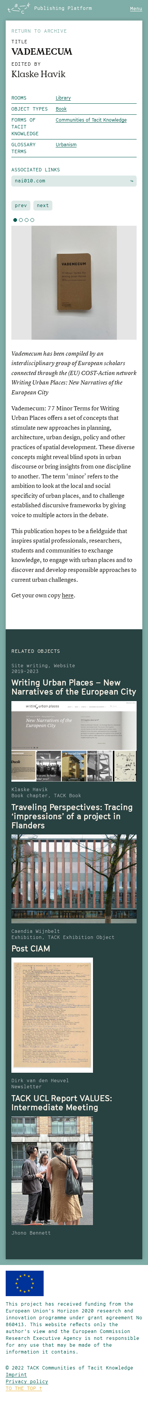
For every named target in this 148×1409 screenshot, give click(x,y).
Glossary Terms (23, 148)
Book (61, 109)
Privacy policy (27, 1381)
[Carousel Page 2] (21, 220)
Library (63, 98)
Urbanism (66, 144)
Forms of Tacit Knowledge (25, 126)
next (43, 205)
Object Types (29, 109)
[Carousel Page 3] (26, 220)
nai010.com (74, 181)
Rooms (19, 98)
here (68, 595)
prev (21, 205)
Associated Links (35, 170)
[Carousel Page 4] (32, 220)
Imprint (16, 1374)
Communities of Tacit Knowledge (91, 120)
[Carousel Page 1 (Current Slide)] (15, 220)
